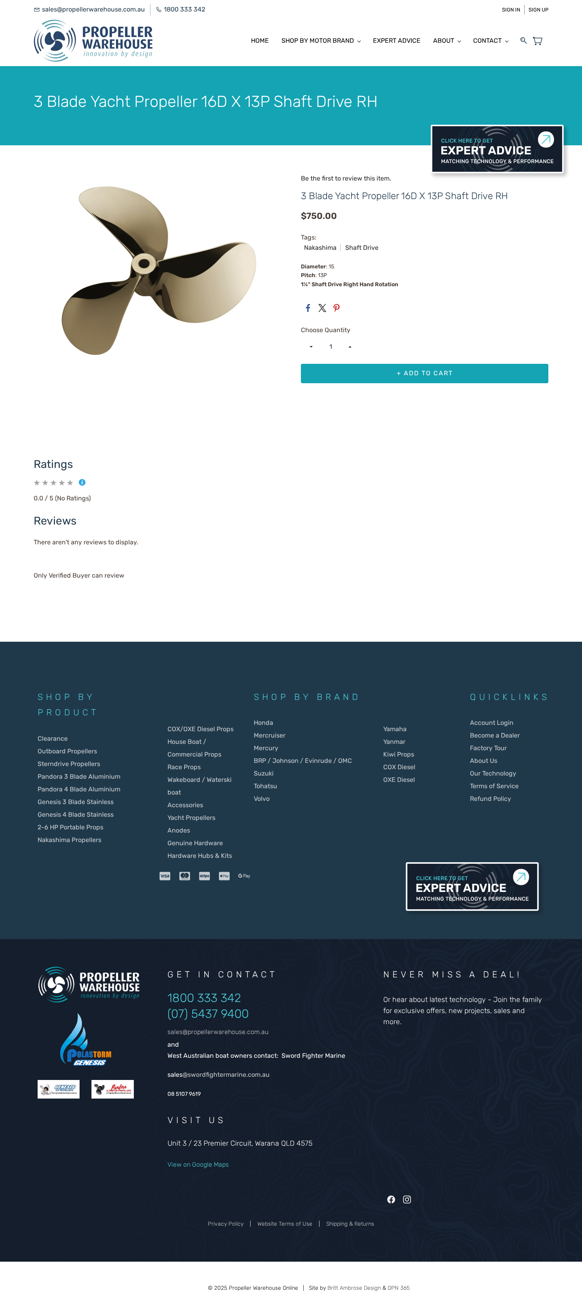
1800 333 (194, 998)
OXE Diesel (399, 779)
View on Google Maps (198, 1164)
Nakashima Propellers (69, 840)
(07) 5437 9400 (208, 1014)
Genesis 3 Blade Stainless (76, 802)
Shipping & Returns (350, 1223)
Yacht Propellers (191, 817)
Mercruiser (269, 735)
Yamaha (395, 729)
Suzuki (264, 773)
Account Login (492, 722)
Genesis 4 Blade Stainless (76, 814)
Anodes (178, 830)
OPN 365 (399, 1288)
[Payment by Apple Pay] (224, 876)
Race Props (184, 767)
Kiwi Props (398, 754)
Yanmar (394, 741)
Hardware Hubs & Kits (199, 855)
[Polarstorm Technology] (85, 1017)
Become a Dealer (495, 735)
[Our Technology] (59, 1086)
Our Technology (493, 773)
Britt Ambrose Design (354, 1288)
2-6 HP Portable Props (70, 827)
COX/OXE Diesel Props (200, 729)
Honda (263, 722)
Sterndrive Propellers (69, 764)
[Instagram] (407, 1199)
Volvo (262, 798)
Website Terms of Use (284, 1223)
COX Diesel (399, 767)
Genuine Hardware (195, 843)
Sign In (511, 10)
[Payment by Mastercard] (185, 876)
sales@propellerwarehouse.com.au (217, 1032)
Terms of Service (494, 786)
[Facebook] (308, 308)
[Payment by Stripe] (205, 876)
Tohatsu (265, 786)
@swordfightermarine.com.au (226, 1074)
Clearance (53, 738)
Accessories (185, 805)
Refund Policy (490, 798)
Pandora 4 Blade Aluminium (79, 789)
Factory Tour (488, 748)
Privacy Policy (225, 1223)
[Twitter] (322, 308)
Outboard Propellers (67, 751)
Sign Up (538, 10)
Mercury (267, 748)
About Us (483, 760)
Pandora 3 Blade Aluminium (79, 776)
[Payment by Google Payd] (244, 876)
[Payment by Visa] (165, 876)
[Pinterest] (336, 308)
